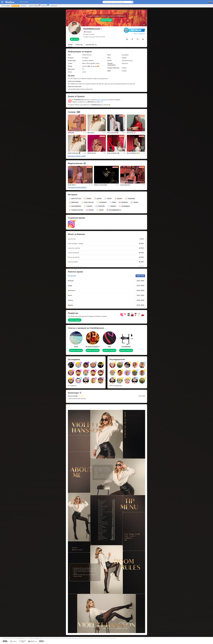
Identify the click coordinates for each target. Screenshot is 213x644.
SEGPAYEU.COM (38, 638)
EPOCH (31, 638)
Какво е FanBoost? (139, 33)
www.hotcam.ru (21, 638)
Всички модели (5, 5)
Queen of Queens (101, 99)
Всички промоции (34, 5)
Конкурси (44, 5)
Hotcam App (54, 5)
